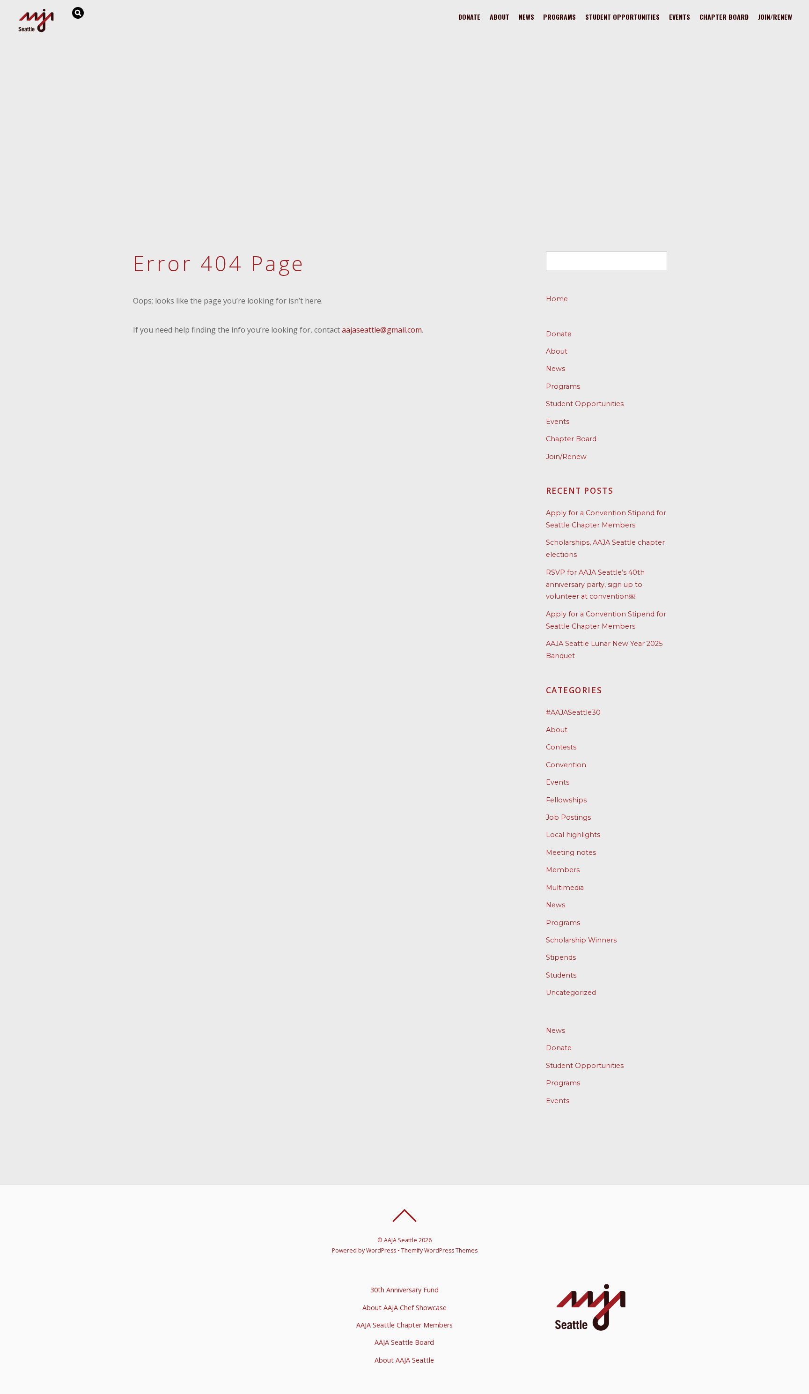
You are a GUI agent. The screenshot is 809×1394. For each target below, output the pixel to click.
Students (561, 975)
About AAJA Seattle (404, 1360)
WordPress (381, 1250)
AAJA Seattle (400, 1240)
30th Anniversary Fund (404, 1289)
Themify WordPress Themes (439, 1250)
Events (679, 17)
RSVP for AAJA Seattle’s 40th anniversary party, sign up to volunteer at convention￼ (595, 584)
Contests (561, 747)
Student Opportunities (622, 17)
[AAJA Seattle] (36, 30)
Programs (559, 17)
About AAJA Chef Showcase (404, 1307)
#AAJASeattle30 (573, 712)
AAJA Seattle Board (404, 1342)
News (526, 17)
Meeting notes (571, 852)
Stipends (561, 957)
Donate (469, 17)
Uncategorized (571, 992)
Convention (566, 765)
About (499, 17)
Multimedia (565, 887)
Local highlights (573, 834)
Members (563, 870)
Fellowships (566, 800)
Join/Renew (775, 17)
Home (557, 299)
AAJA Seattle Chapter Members (404, 1324)
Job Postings (568, 817)
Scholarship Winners (581, 940)
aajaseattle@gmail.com (382, 330)
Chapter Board (724, 17)
